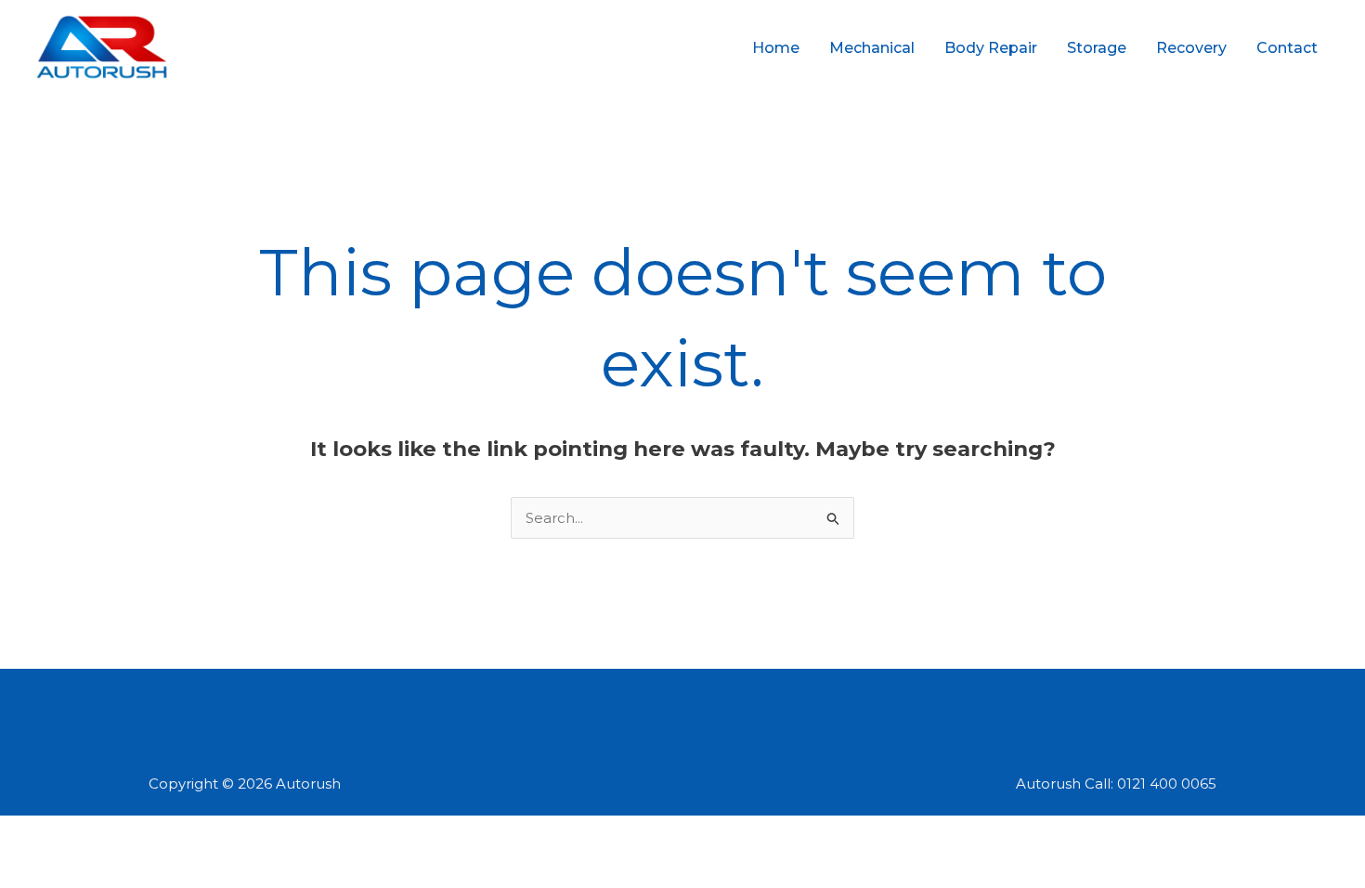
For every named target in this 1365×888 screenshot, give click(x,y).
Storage (1096, 48)
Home (776, 48)
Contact (1287, 48)
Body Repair (990, 48)
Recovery (1191, 48)
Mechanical (872, 48)
